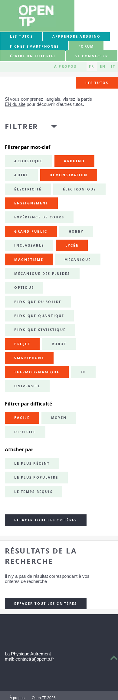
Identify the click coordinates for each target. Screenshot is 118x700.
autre (21, 175)
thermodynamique (36, 372)
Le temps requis (33, 491)
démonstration (68, 175)
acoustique (28, 161)
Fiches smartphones (34, 46)
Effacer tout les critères (45, 520)
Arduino (74, 161)
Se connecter (91, 56)
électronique (79, 189)
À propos (65, 66)
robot (59, 344)
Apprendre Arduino (76, 36)
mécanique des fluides (42, 273)
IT (113, 66)
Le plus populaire (36, 477)
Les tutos (21, 36)
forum (86, 46)
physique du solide (37, 301)
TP (83, 372)
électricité (27, 189)
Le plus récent (32, 463)
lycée (71, 245)
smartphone (29, 357)
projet (22, 344)
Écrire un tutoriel (33, 56)
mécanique (77, 259)
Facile (21, 417)
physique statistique (40, 329)
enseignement (31, 203)
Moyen (59, 417)
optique (24, 287)
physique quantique (39, 315)
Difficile (25, 431)
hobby (76, 231)
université (27, 386)
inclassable (29, 245)
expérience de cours (39, 217)
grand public (30, 231)
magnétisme (28, 259)
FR (91, 66)
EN (103, 66)
